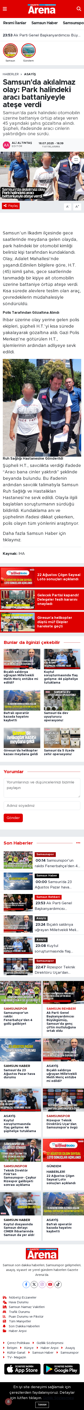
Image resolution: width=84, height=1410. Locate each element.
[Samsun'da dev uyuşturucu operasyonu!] (62, 700)
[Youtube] (50, 1284)
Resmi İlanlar (14, 23)
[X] (34, 1284)
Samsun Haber (44, 23)
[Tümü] (78, 843)
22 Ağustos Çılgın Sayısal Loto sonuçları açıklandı (61, 1179)
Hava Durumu (18, 1302)
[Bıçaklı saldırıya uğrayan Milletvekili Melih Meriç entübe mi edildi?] (22, 659)
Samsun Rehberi (48, 897)
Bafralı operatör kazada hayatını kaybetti (16, 717)
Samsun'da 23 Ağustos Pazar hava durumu (53, 885)
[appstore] (23, 1369)
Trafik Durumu (19, 1312)
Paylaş (13, 205)
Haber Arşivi (17, 1331)
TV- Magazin (16, 1357)
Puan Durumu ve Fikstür (26, 1316)
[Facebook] (26, 1284)
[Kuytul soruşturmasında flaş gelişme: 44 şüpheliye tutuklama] (62, 659)
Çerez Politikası (18, 1343)
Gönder (13, 818)
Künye (29, 1348)
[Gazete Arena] (42, 8)
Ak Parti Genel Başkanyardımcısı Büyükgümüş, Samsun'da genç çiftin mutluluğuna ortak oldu (56, 906)
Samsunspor (45, 854)
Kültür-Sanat (16, 1352)
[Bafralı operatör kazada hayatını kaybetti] (22, 700)
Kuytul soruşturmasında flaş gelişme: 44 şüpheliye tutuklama (54, 949)
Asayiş (30, 74)
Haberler (11, 74)
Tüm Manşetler (20, 1321)
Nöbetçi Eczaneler (22, 1297)
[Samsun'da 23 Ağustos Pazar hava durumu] (20, 1049)
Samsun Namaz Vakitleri (27, 1307)
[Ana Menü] (5, 9)
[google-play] (62, 1369)
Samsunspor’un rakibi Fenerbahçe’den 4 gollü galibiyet (56, 864)
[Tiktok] (58, 1284)
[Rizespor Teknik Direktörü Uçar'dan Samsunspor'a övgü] (63, 1100)
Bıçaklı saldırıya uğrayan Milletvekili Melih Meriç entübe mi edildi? (42, 35)
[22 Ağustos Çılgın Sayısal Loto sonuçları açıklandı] (63, 1150)
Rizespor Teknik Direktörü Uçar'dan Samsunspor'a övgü (55, 970)
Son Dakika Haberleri (24, 1326)
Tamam (42, 1405)
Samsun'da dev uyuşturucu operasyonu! (56, 717)
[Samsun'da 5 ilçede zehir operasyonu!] (62, 738)
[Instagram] (42, 1284)
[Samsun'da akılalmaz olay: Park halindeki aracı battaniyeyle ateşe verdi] (42, 176)
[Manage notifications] (8, 1401)
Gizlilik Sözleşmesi (50, 1343)
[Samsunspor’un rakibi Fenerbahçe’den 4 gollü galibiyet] (20, 992)
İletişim (12, 1348)
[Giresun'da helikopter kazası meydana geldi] (22, 738)
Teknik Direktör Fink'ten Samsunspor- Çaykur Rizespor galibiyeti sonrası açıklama (20, 1177)
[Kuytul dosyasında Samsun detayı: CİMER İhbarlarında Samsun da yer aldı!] (20, 1203)
